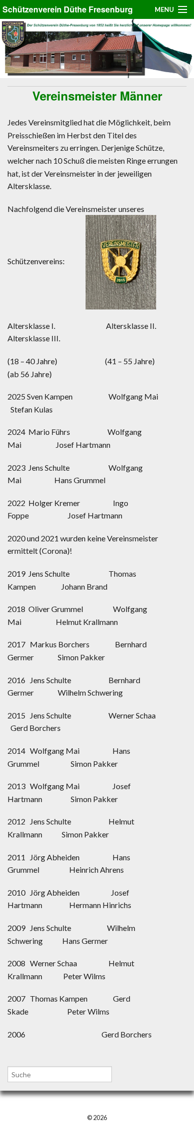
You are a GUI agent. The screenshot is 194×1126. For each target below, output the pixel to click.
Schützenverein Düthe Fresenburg (67, 9)
